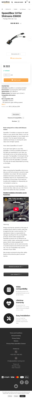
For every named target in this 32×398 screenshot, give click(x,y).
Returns (16, 341)
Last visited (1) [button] (15, 274)
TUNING (15, 9)
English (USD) (19, 2)
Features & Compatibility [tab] (15, 118)
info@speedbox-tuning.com (16, 361)
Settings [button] (10, 396)
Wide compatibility (21, 288)
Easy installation (23, 315)
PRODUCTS (8, 9)
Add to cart (17, 80)
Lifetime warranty (20, 301)
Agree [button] (22, 396)
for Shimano (23, 9)
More (3, 104)
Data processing (16, 335)
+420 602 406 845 (16, 354)
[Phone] (16, 351)
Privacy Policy (16, 338)
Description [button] (16, 114)
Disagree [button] (16, 396)
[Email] (16, 358)
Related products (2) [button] (15, 266)
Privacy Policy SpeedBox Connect (16, 343)
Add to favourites (17, 58)
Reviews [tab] (15, 121)
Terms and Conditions (16, 333)
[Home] (6, 2)
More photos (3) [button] (15, 54)
